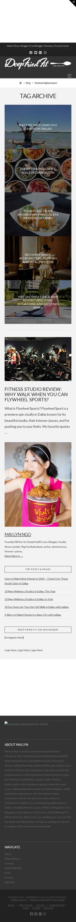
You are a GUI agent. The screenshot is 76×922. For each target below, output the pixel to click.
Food (7, 872)
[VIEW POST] (38, 359)
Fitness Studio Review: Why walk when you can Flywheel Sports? (36, 394)
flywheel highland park (46, 82)
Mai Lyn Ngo (18, 534)
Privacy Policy (19, 900)
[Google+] (40, 52)
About (8, 854)
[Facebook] (31, 52)
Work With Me (13, 868)
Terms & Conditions (40, 900)
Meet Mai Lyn (12, 858)
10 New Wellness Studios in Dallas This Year (30, 591)
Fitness (9, 877)
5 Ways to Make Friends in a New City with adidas (33, 614)
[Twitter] (35, 52)
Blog (28, 82)
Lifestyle (10, 882)
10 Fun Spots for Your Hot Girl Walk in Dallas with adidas (37, 607)
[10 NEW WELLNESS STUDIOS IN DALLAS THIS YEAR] (0, 21)
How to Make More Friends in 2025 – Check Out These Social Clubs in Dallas (36, 581)
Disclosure (58, 900)
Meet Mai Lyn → (14, 556)
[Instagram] (45, 52)
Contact (9, 863)
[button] (69, 76)
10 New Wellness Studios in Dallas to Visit (29, 599)
